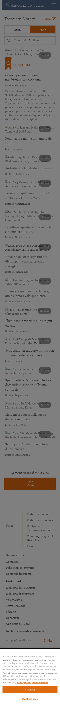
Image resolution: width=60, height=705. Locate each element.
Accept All (30, 689)
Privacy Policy (24, 683)
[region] (30, 676)
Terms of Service (40, 683)
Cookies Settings (30, 698)
